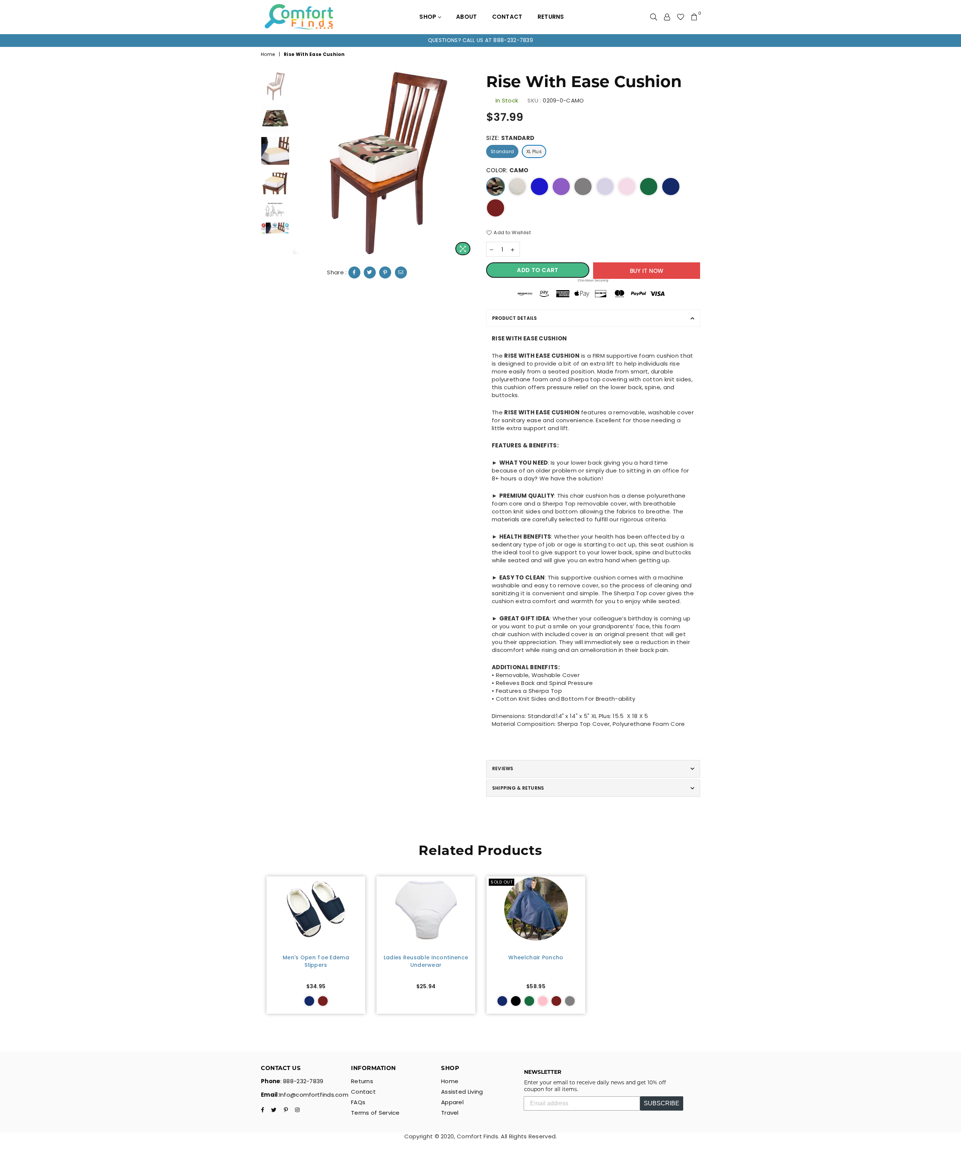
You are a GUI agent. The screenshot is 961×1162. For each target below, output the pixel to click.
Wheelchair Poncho (535, 957)
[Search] (653, 17)
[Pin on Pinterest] (385, 272)
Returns (551, 17)
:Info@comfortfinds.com (313, 1095)
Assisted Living (462, 1092)
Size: (510, 138)
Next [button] (468, 165)
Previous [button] (299, 165)
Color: (507, 170)
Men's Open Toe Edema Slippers (316, 961)
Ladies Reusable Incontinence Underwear (426, 961)
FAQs (358, 1102)
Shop (428, 17)
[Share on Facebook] (354, 272)
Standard (502, 151)
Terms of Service (375, 1113)
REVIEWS (503, 768)
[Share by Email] (401, 272)
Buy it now (647, 271)
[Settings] (667, 17)
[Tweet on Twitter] (370, 272)
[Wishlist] (680, 17)
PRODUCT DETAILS (514, 318)
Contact (507, 17)
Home (268, 54)
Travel (450, 1113)
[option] (480, 40)
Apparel (452, 1102)
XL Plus (534, 151)
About (466, 17)
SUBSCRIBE (661, 1103)
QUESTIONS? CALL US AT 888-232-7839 (480, 40)
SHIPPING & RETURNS (518, 788)
